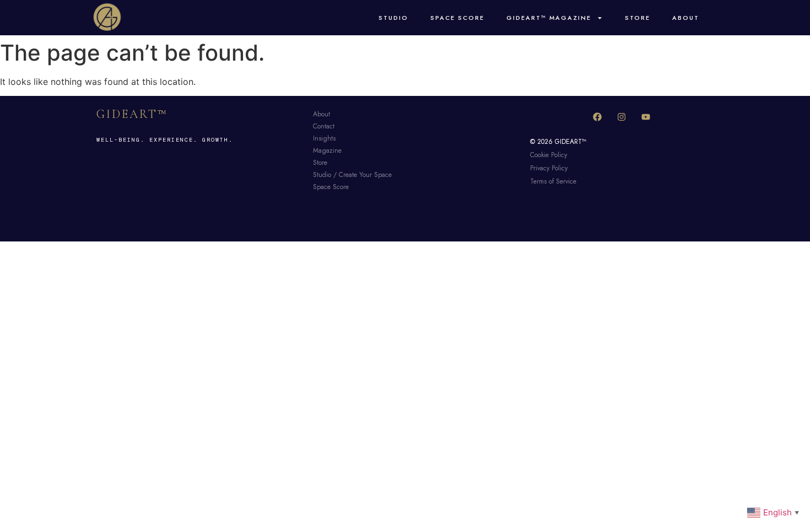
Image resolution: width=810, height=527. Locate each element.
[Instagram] (621, 117)
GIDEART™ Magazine (548, 17)
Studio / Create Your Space (352, 175)
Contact (323, 126)
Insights (324, 138)
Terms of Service (553, 181)
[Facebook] (597, 117)
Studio (393, 17)
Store (637, 17)
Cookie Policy (548, 155)
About (685, 17)
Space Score (457, 17)
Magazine (327, 150)
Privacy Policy (549, 168)
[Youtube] (646, 117)
